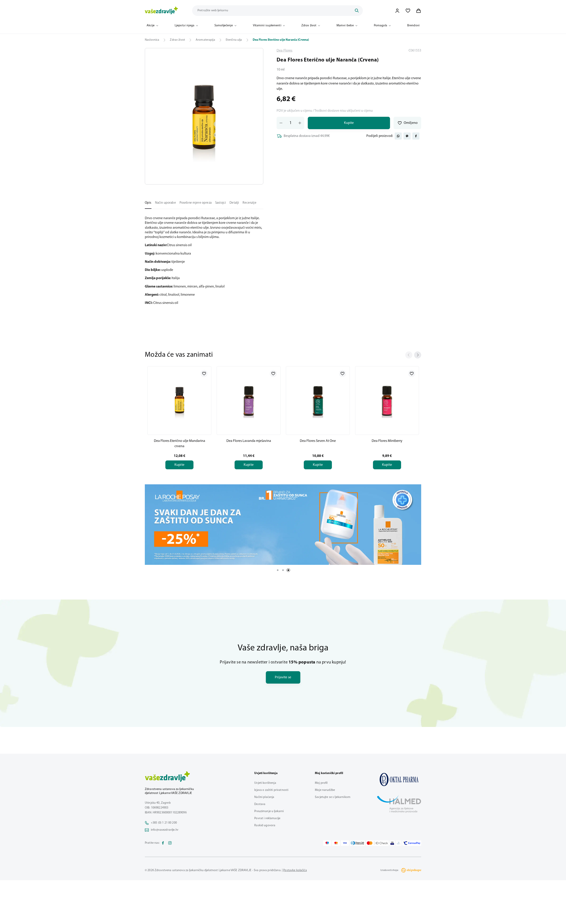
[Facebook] (163, 843)
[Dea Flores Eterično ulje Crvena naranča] (399, 779)
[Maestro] (327, 843)
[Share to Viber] (407, 136)
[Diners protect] (398, 843)
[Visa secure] (392, 843)
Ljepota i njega (184, 25)
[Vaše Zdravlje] (161, 10)
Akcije (151, 25)
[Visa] (345, 843)
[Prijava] (397, 10)
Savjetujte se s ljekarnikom (332, 797)
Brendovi (413, 25)
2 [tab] (283, 570)
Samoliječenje (223, 25)
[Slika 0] (204, 116)
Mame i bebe (345, 25)
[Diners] (357, 843)
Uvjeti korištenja (265, 783)
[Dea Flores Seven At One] (318, 399)
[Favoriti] (408, 10)
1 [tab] (277, 570)
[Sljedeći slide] (417, 354)
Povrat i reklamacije (267, 818)
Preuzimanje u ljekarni (269, 811)
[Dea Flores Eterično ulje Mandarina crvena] (179, 399)
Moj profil (321, 783)
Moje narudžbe (325, 790)
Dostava (259, 804)
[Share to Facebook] (415, 136)
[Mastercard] (336, 843)
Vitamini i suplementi (267, 25)
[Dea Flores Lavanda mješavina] (248, 399)
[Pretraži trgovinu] (356, 10)
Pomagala (380, 25)
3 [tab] (288, 570)
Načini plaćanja (264, 797)
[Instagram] (170, 843)
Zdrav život (309, 25)
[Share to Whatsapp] (398, 136)
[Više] (283, 524)
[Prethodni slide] (408, 354)
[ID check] (377, 843)
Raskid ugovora (264, 825)
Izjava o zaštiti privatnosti (271, 790)
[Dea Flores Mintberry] (387, 399)
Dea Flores (285, 50)
